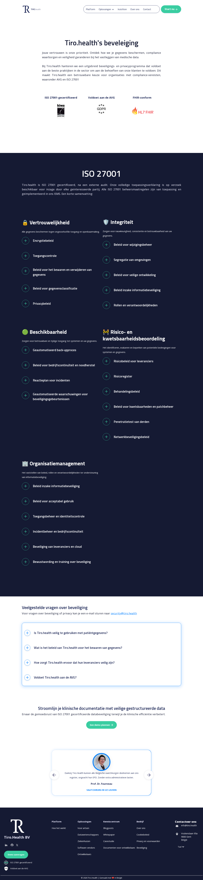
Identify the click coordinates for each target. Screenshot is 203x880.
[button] (106, 9)
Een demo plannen (101, 725)
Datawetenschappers (88, 834)
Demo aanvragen (16, 854)
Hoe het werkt (59, 828)
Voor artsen (83, 828)
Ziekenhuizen (84, 841)
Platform (90, 9)
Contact (147, 9)
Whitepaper (109, 834)
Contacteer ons (185, 821)
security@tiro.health (124, 613)
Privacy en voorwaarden (148, 841)
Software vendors (86, 847)
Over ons (134, 9)
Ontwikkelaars (84, 854)
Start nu (171, 9)
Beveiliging (142, 847)
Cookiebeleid (143, 834)
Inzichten (122, 9)
